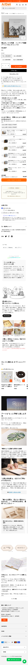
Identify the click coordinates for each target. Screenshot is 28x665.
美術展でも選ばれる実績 (15, 492)
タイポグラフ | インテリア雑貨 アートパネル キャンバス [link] (16, 140)
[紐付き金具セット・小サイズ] (19, 377)
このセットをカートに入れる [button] (14, 180)
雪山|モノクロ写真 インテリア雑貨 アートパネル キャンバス (12, 13)
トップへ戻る (14, 598)
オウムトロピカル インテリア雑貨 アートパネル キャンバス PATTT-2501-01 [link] (17, 147)
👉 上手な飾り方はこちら (7, 369)
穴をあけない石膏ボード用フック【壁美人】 (6, 385)
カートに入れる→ (19, 66)
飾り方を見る (7, 315)
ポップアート (18, 247)
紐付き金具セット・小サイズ (19, 385)
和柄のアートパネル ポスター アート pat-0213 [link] (16, 168)
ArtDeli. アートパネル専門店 (9, 656)
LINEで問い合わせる (15, 659)
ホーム (2, 12)
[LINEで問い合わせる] (24, 661)
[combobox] (14, 8)
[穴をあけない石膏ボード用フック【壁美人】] (7, 377)
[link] (4, 132)
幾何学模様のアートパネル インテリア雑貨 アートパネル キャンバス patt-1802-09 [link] (17, 154)
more (4, 620)
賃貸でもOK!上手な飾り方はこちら (12, 86)
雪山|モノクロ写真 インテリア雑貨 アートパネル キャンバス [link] (16, 131)
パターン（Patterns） (8, 247)
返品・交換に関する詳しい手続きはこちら (14, 196)
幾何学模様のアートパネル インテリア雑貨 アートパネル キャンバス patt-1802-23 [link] (17, 161)
